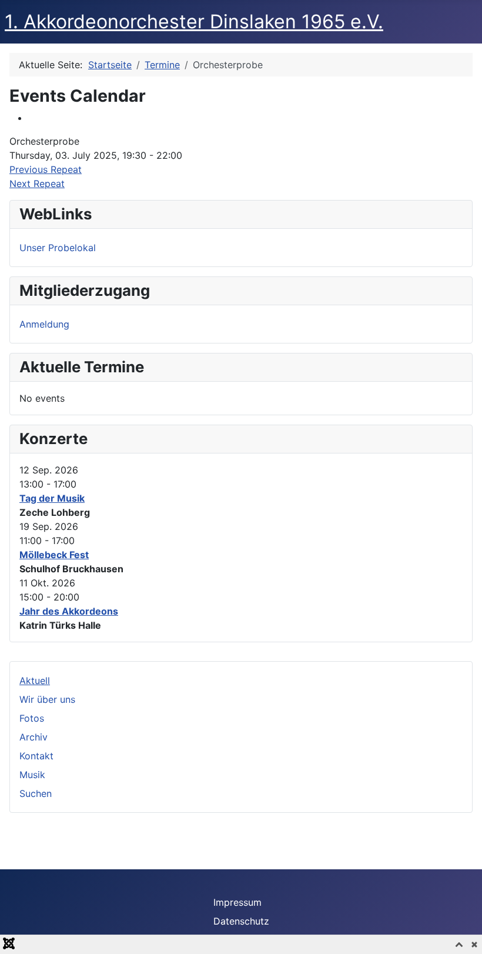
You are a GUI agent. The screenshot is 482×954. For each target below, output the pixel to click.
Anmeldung (44, 324)
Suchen (35, 793)
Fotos (31, 718)
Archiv (33, 737)
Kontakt (36, 756)
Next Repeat (37, 183)
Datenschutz (241, 921)
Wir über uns (47, 699)
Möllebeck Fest (54, 555)
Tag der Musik (52, 498)
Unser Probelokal (57, 247)
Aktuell (34, 680)
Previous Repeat (45, 169)
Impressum (237, 902)
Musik (32, 774)
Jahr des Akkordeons (68, 611)
